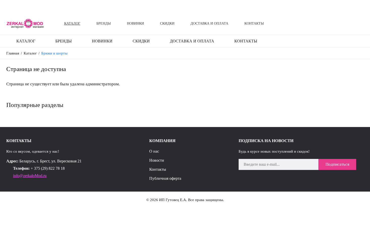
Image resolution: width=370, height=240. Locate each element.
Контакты (254, 23)
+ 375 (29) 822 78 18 (48, 168)
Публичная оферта (165, 178)
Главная (12, 53)
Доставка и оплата (209, 23)
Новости (156, 160)
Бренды (103, 23)
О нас (154, 151)
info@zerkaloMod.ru (30, 175)
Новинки (135, 23)
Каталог (72, 23)
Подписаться (337, 164)
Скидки (167, 23)
